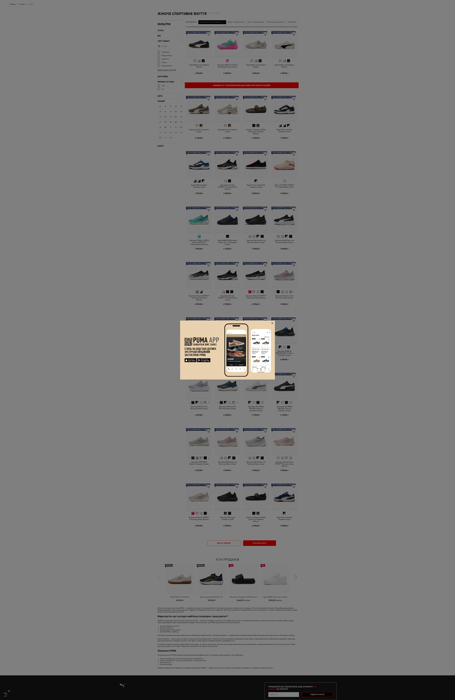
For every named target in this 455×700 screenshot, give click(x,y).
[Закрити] (272, 323)
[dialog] (227, 350)
